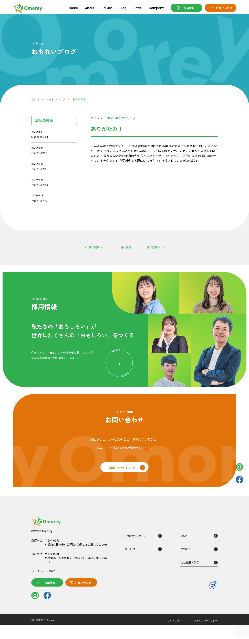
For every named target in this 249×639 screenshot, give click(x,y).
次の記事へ (153, 247)
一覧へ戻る (124, 247)
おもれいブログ (55, 99)
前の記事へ (95, 247)
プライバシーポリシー (206, 620)
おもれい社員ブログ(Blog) (120, 118)
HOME (35, 99)
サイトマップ (174, 620)
